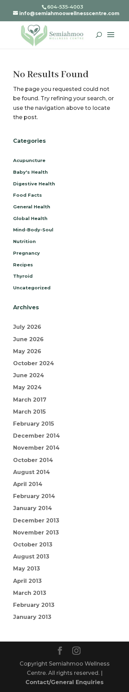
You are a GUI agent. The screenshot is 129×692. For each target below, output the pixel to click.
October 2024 (33, 363)
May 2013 (26, 568)
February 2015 (33, 423)
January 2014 (32, 508)
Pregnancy (26, 253)
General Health (31, 206)
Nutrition (24, 241)
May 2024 (27, 387)
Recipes (23, 264)
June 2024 (28, 375)
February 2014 (34, 496)
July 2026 (27, 327)
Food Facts (27, 195)
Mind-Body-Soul (33, 229)
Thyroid (23, 276)
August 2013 (31, 556)
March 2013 (29, 593)
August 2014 (31, 472)
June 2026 (28, 339)
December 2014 (36, 435)
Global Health (30, 218)
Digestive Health (34, 183)
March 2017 (29, 399)
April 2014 (27, 484)
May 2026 (27, 351)
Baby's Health (30, 172)
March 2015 (29, 411)
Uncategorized (32, 287)
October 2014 (33, 460)
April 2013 (27, 581)
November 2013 (36, 532)
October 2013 (32, 544)
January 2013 (32, 617)
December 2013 (36, 520)
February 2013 (33, 605)
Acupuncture (29, 160)
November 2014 (36, 448)
